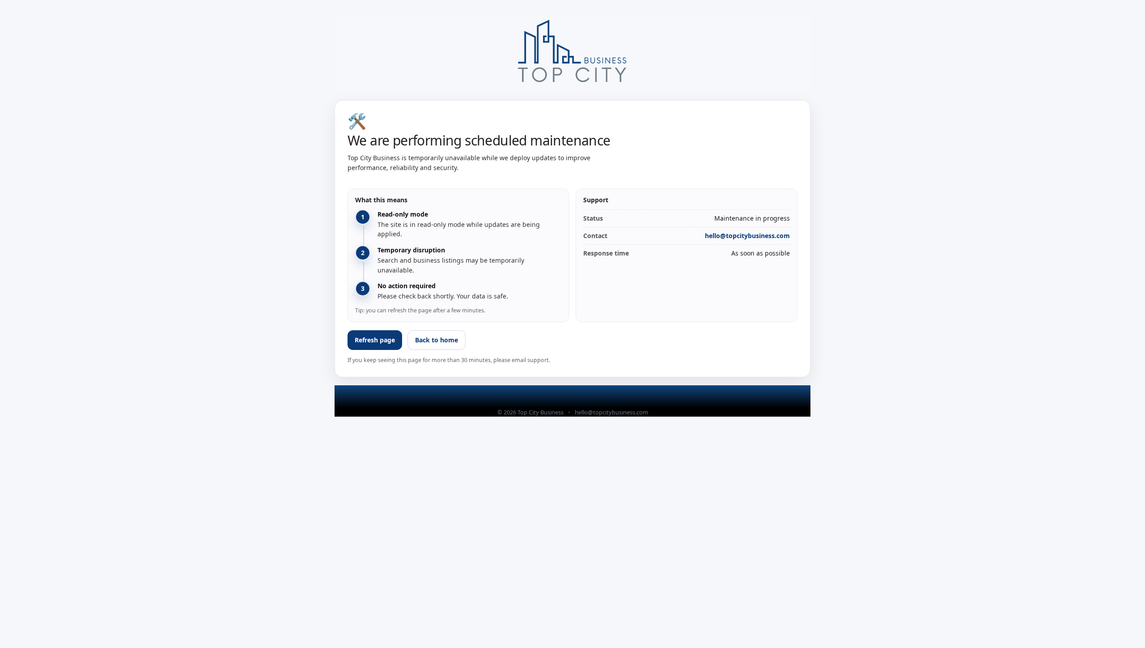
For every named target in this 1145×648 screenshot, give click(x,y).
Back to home (436, 340)
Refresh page (375, 340)
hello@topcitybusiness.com (747, 235)
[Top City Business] (572, 53)
